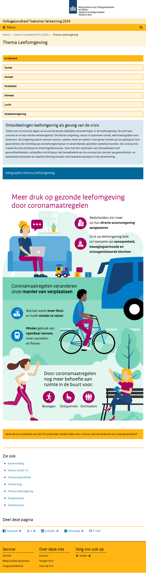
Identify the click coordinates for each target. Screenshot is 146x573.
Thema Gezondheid (19, 477)
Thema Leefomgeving (20, 491)
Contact (43, 555)
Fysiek (8, 67)
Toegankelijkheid (13, 566)
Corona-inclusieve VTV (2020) (31, 34)
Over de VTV (46, 566)
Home (6, 34)
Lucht (7, 104)
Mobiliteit (10, 86)
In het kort (19, 58)
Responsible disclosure (16, 560)
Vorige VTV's (46, 560)
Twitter (92, 555)
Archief (7, 555)
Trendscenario (16, 505)
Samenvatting (16, 463)
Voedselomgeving (15, 114)
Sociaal (8, 77)
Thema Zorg (15, 484)
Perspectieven (16, 498)
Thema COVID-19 (18, 470)
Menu (11, 27)
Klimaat (9, 95)
